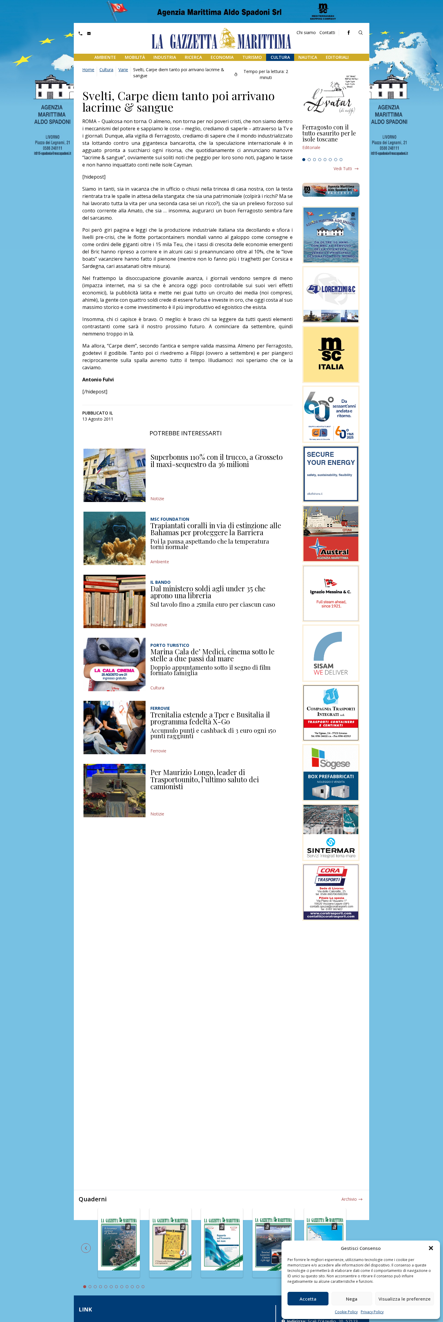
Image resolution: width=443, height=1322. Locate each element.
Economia (222, 57)
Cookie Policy (346, 1311)
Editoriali (337, 57)
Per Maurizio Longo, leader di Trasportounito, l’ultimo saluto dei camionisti (204, 779)
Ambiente (105, 57)
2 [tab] (309, 159)
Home (88, 69)
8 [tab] (341, 159)
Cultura (280, 57)
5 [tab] (325, 159)
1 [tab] (303, 159)
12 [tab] (143, 1286)
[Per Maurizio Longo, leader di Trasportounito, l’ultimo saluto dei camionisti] (114, 790)
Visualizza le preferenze (405, 1299)
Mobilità (135, 57)
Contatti (327, 32)
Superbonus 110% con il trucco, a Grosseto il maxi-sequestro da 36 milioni (216, 460)
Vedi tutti (343, 168)
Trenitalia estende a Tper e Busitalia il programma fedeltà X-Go (210, 718)
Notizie (157, 498)
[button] (431, 1248)
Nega (351, 1299)
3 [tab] (314, 159)
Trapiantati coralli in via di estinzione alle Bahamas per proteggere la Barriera (215, 528)
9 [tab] (127, 1286)
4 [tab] (319, 159)
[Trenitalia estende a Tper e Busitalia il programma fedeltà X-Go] (114, 727)
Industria (164, 57)
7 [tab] (335, 159)
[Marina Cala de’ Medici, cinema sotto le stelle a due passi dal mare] (114, 664)
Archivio (349, 1199)
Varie (123, 69)
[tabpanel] (331, 139)
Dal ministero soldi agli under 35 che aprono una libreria (207, 591)
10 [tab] (132, 1286)
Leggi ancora (331, 139)
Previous (86, 1248)
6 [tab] (330, 159)
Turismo (252, 57)
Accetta (308, 1299)
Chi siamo (306, 32)
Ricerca (193, 57)
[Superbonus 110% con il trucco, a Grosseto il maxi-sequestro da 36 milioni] (114, 475)
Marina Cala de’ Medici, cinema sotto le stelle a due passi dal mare (212, 655)
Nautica (307, 57)
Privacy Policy (372, 1311)
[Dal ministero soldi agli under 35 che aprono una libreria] (114, 601)
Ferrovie (158, 751)
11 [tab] (137, 1286)
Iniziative (158, 625)
